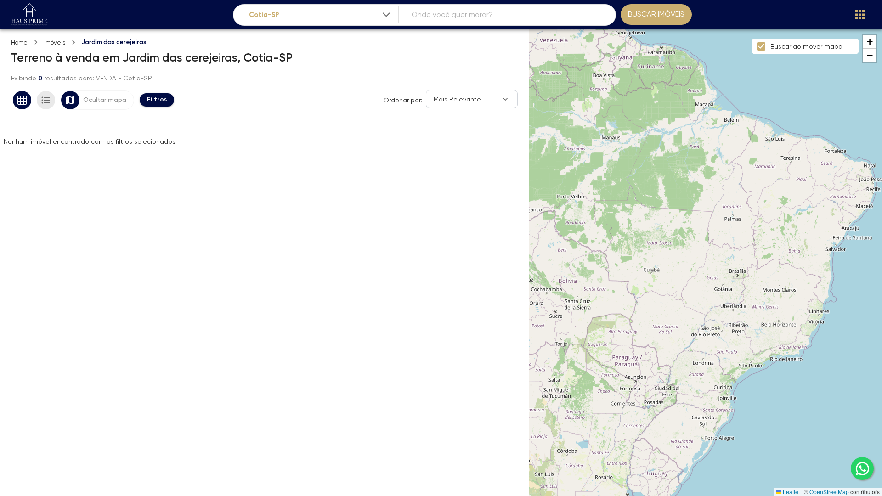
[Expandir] (386, 14)
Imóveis (54, 42)
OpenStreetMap (829, 492)
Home (19, 42)
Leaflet (790, 492)
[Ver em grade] (22, 100)
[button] (869, 42)
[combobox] (320, 15)
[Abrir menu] (860, 15)
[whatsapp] (862, 468)
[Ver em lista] (46, 100)
